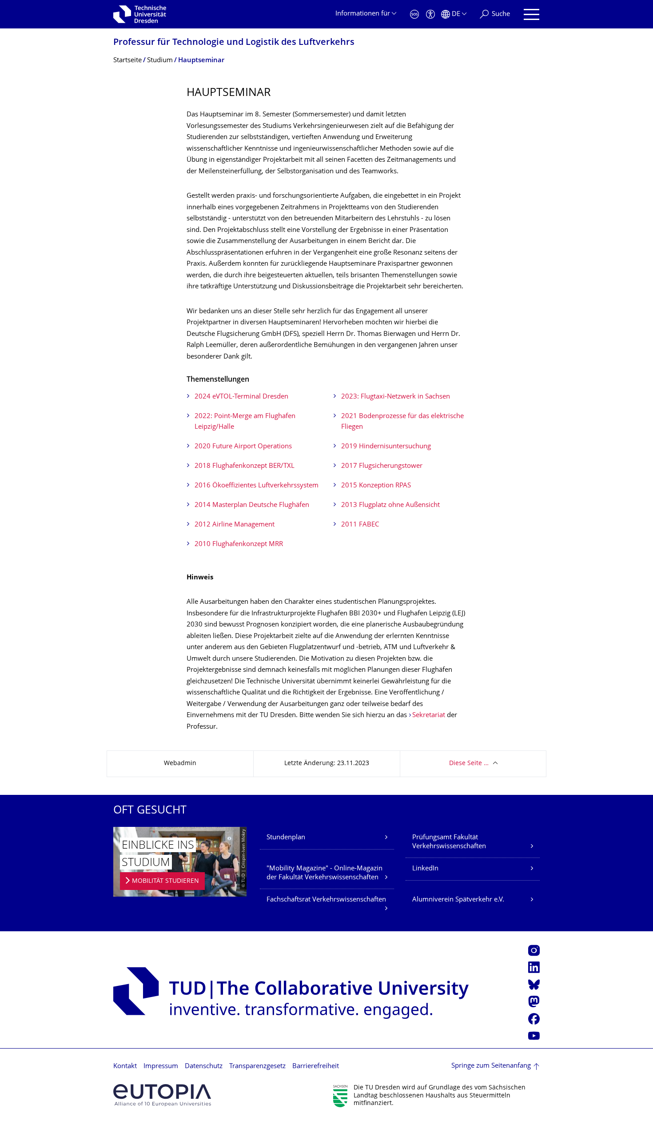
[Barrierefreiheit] (430, 14)
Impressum (160, 1066)
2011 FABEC (360, 525)
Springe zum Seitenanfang (491, 1066)
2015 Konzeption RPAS (376, 486)
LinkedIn (425, 869)
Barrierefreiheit (315, 1066)
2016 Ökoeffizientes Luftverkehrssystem (257, 486)
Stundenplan (286, 837)
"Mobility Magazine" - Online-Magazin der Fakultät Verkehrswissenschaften (324, 873)
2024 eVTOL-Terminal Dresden (241, 397)
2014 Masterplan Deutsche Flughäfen (252, 505)
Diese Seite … (469, 763)
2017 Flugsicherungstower (381, 466)
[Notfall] (414, 14)
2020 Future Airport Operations (243, 446)
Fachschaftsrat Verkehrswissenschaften (326, 900)
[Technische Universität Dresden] (139, 14)
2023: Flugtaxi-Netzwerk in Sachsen (395, 397)
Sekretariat (428, 715)
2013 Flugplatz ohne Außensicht (390, 505)
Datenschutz (204, 1066)
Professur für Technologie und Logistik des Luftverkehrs (233, 43)
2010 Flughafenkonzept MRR (239, 544)
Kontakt (125, 1066)
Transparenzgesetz (257, 1066)
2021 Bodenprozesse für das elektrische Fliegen (402, 422)
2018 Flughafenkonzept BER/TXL (245, 466)
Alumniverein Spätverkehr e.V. (458, 900)
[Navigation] (531, 14)
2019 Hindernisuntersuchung (386, 446)
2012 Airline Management (235, 525)
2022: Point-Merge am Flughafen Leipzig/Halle (245, 422)
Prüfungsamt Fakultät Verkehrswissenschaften (449, 842)
